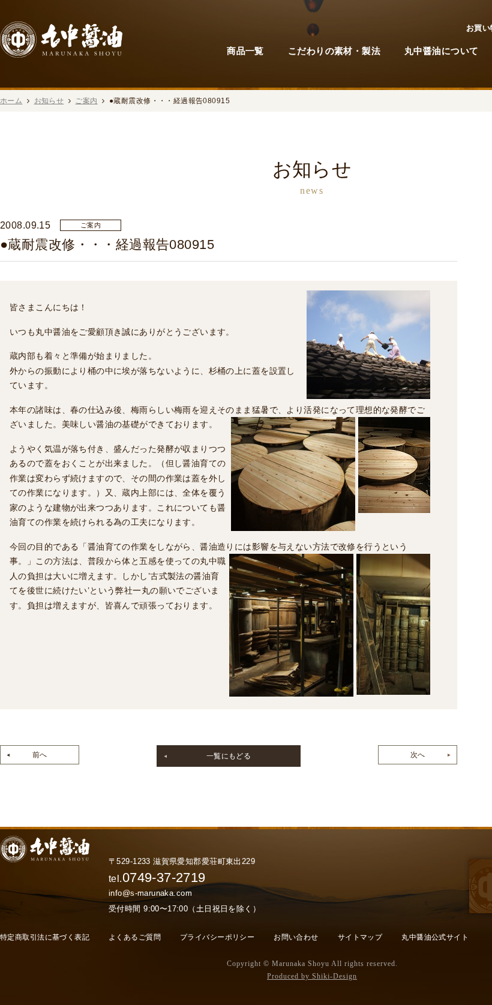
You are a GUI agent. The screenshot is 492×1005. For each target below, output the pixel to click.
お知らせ (49, 101)
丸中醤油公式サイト (435, 937)
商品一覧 (245, 50)
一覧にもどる (228, 756)
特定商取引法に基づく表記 (44, 937)
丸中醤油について (441, 50)
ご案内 (86, 101)
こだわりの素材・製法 (334, 50)
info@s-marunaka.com (150, 893)
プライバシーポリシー (217, 937)
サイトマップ (360, 937)
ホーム (11, 101)
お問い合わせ (296, 937)
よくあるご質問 (135, 937)
